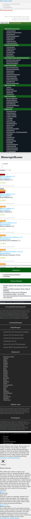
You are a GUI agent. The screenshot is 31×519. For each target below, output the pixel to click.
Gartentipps (6, 5)
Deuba (5, 360)
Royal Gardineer (8, 384)
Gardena (5, 363)
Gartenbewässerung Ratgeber (11, 4)
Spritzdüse (9, 134)
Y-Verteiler (9, 118)
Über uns (5, 436)
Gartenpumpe (11, 65)
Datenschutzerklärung (9, 441)
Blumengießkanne (11, 98)
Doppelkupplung (11, 123)
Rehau (5, 379)
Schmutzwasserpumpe (13, 74)
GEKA (5, 365)
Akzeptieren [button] (3, 458)
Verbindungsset (11, 113)
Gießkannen (10, 96)
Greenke (5, 366)
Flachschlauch (10, 34)
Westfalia (6, 398)
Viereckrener (7, 396)
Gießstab (9, 135)
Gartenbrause (10, 130)
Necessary (5, 493)
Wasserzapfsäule (11, 141)
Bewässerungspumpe (12, 69)
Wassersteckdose (11, 111)
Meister (5, 373)
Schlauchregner (11, 49)
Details (2, 189)
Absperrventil (10, 125)
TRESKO (6, 391)
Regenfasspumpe (11, 76)
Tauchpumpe (10, 71)
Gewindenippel (11, 151)
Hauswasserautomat (12, 67)
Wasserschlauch (12, 29)
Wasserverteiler (10, 122)
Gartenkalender (7, 7)
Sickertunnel (10, 94)
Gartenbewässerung (15, 23)
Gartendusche (10, 137)
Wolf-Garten (6, 399)
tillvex (5, 389)
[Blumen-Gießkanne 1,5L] (8, 222)
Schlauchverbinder (12, 149)
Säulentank (9, 92)
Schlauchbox (10, 39)
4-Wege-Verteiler (11, 116)
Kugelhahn (9, 142)
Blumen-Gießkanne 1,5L (7, 226)
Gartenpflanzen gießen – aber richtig (13, 294)
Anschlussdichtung (12, 144)
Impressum (6, 440)
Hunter (5, 370)
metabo (5, 375)
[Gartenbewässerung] (6, 10)
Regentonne (10, 89)
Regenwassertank (11, 91)
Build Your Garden (8, 356)
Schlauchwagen (11, 41)
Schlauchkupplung (12, 148)
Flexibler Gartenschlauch (13, 32)
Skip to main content (6, 1)
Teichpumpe (10, 73)
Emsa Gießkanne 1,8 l (6, 197)
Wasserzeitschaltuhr (12, 63)
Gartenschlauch (11, 31)
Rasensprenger (12, 45)
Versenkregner (10, 52)
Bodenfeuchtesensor (12, 61)
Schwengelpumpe (11, 78)
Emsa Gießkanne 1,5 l (6, 179)
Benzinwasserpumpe (12, 83)
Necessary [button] (3, 491)
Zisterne (8, 87)
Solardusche (10, 139)
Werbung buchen (8, 443)
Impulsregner (10, 56)
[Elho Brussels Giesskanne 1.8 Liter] (11, 251)
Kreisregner (9, 54)
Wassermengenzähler (12, 128)
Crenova (5, 358)
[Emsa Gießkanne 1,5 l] (7, 176)
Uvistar (5, 394)
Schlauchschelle (11, 146)
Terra (4, 388)
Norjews (5, 376)
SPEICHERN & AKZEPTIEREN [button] (9, 518)
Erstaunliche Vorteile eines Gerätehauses (15, 292)
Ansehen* (3, 190)
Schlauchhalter (10, 38)
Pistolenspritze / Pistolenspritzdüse (16, 132)
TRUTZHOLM (7, 393)
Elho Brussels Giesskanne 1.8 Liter (10, 255)
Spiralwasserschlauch (12, 36)
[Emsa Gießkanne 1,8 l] (7, 194)
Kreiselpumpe (10, 81)
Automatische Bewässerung (17, 58)
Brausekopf (9, 107)
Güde (4, 368)
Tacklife (5, 386)
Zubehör (8, 109)
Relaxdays (6, 381)
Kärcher (5, 371)
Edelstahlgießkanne (12, 102)
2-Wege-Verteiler (11, 115)
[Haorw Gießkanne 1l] (7, 208)
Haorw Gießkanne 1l (6, 211)
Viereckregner (10, 47)
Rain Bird (6, 378)
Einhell (5, 361)
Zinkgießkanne (11, 103)
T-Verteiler (9, 120)
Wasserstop (9, 127)
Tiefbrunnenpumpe (12, 80)
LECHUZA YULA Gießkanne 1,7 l (10, 240)
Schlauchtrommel (11, 43)
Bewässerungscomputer (13, 60)
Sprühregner (10, 50)
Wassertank (10, 85)
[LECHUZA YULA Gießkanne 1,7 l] (11, 237)
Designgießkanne (11, 100)
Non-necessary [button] (4, 505)
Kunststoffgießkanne (12, 105)
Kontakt (5, 438)
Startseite (2, 302)
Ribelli (5, 383)
